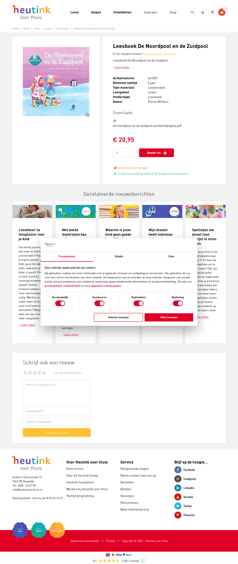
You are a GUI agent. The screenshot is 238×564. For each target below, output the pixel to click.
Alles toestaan (169, 317)
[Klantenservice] (212, 12)
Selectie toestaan (118, 317)
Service (126, 462)
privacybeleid (53, 285)
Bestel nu (154, 153)
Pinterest (188, 515)
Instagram (189, 479)
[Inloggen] (202, 12)
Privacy (110, 541)
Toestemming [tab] (66, 256)
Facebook (189, 470)
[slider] (34, 372)
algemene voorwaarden (106, 285)
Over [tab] (171, 256)
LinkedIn (188, 488)
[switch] (99, 303)
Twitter (187, 506)
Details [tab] (119, 256)
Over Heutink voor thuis (87, 462)
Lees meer (122, 67)
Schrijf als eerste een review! (159, 53)
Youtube (188, 497)
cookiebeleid (72, 285)
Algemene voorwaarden (84, 541)
